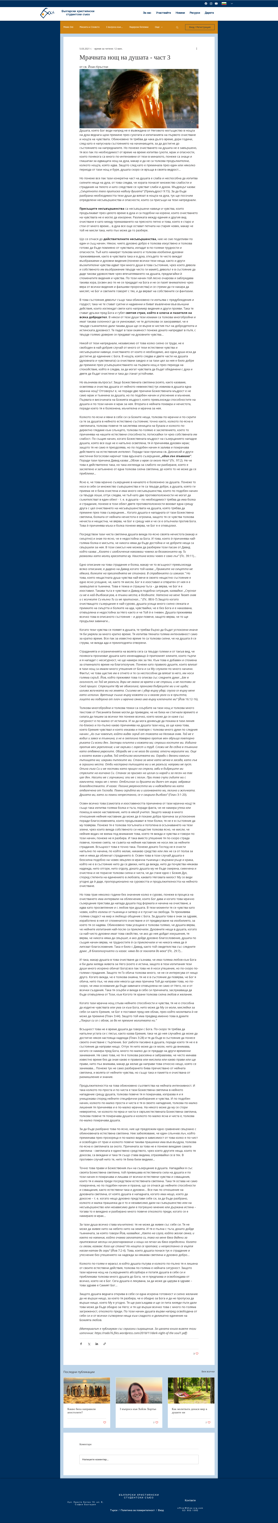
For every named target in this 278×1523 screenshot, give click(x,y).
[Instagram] (211, 3)
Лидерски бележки (138, 27)
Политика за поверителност (138, 1510)
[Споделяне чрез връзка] (104, 1343)
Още (157, 27)
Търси (113, 1510)
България (90, 1504)
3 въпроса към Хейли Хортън (138, 1409)
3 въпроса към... (114, 27)
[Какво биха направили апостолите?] (87, 1390)
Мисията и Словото (90, 27)
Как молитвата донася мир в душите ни (189, 1410)
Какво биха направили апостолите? (81, 1410)
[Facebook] (206, 3)
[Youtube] (216, 3)
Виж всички (208, 1371)
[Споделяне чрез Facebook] (81, 1343)
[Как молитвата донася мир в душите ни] (191, 1390)
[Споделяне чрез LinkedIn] (96, 1343)
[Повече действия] (197, 48)
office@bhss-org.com (190, 1508)
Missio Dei (68, 27)
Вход (161, 1510)
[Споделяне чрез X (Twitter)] (88, 1343)
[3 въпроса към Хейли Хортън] (139, 1390)
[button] (177, 27)
